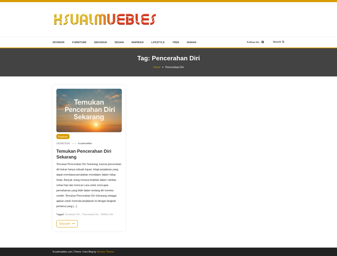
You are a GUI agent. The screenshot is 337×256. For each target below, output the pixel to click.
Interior (58, 42)
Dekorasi (100, 42)
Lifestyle (158, 42)
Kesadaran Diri (72, 214)
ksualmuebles (85, 143)
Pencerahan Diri (90, 214)
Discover (65, 223)
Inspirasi (137, 42)
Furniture (79, 42)
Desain (119, 42)
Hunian (191, 42)
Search (277, 41)
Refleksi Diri (107, 214)
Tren (175, 42)
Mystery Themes (105, 251)
